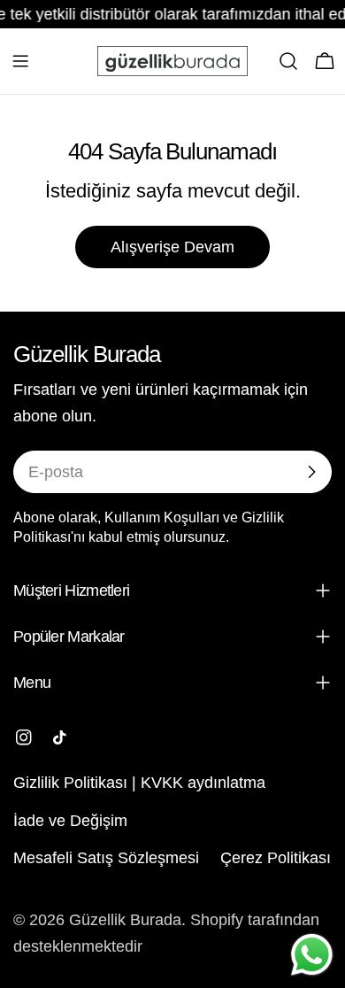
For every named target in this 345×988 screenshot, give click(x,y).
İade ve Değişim (70, 821)
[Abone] (311, 471)
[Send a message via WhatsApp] (312, 954)
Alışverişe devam (172, 247)
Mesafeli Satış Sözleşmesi (106, 858)
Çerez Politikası (275, 858)
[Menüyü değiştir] (20, 61)
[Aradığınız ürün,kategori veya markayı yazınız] (288, 61)
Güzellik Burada (125, 920)
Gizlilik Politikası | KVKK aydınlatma (139, 782)
